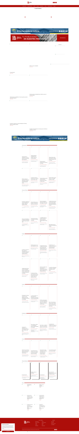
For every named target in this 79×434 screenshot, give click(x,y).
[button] (25, 17)
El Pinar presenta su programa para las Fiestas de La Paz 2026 (43, 162)
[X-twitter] (54, 2)
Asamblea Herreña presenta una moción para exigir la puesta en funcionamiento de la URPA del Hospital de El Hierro (52, 203)
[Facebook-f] (53, 2)
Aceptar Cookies (8, 431)
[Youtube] (56, 2)
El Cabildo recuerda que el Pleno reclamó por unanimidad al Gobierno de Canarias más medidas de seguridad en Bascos (25, 251)
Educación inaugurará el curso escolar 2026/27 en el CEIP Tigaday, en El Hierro (43, 202)
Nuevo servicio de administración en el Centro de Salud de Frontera (52, 373)
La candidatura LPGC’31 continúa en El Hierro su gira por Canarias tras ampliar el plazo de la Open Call (43, 219)
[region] (8, 428)
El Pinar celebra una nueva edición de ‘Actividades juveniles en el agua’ (52, 178)
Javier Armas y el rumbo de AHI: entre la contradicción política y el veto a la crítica (43, 326)
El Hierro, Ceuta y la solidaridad (34, 65)
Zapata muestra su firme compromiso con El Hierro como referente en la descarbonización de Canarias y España (43, 352)
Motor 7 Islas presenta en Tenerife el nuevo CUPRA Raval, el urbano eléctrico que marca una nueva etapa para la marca (52, 304)
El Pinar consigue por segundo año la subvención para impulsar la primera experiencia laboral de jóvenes (25, 181)
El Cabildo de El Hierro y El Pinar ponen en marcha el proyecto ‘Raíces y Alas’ (34, 178)
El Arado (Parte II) (38, 8)
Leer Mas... (28, 386)
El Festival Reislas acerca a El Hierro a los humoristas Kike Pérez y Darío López (34, 203)
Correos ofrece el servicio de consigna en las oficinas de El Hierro (34, 219)
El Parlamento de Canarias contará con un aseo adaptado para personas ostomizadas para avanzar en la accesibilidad (25, 297)
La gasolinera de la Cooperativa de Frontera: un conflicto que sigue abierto (52, 325)
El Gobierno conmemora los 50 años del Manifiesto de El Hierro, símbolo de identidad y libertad (30, 406)
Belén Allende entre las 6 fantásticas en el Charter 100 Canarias (52, 225)
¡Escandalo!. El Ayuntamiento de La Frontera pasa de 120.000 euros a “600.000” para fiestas (25, 329)
